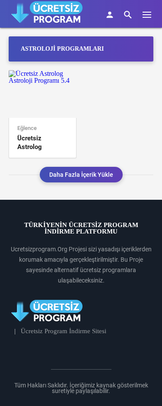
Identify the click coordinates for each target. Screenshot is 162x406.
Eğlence (27, 128)
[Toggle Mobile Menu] (151, 14)
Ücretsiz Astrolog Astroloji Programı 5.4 (36, 142)
